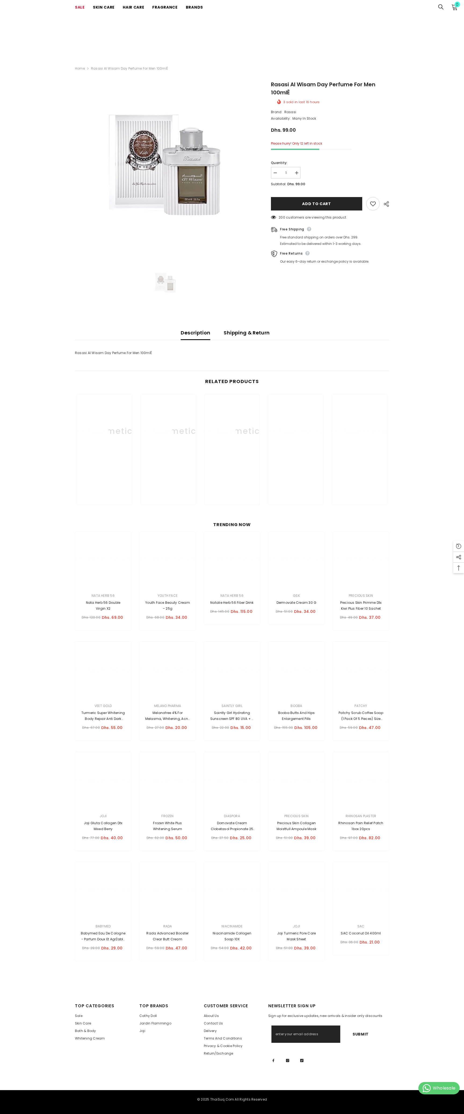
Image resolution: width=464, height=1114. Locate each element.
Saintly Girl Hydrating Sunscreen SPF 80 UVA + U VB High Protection (232, 716)
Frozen (167, 816)
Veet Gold (103, 706)
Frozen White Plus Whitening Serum (167, 826)
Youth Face (167, 595)
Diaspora (232, 816)
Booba (296, 706)
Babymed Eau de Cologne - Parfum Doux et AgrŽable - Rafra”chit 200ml (103, 936)
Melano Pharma (167, 706)
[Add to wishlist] (373, 203)
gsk (296, 595)
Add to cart (316, 203)
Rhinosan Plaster (361, 816)
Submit (361, 1034)
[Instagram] (287, 1060)
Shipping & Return (247, 332)
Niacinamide (232, 926)
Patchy (360, 706)
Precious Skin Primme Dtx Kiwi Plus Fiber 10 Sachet (361, 605)
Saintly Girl (232, 706)
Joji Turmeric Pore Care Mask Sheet (296, 936)
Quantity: (279, 162)
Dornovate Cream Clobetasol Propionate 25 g (232, 826)
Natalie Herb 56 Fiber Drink (231, 602)
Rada (167, 926)
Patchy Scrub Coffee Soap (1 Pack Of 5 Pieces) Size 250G (361, 716)
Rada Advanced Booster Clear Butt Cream (167, 936)
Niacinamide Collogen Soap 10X (232, 936)
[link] (104, 483)
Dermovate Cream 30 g (297, 602)
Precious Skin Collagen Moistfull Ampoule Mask (296, 826)
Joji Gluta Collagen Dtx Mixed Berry (103, 826)
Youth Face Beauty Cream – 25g (167, 605)
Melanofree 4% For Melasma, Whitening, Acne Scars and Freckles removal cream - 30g (167, 716)
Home (80, 68)
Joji (103, 816)
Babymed (103, 926)
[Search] (441, 7)
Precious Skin (361, 595)
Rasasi (290, 112)
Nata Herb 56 (103, 595)
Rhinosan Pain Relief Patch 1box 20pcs (360, 826)
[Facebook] (273, 1060)
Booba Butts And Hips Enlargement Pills (296, 715)
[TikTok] (302, 1060)
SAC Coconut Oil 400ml (361, 933)
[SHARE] (384, 204)
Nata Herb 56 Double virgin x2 (103, 605)
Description (195, 332)
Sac (361, 926)
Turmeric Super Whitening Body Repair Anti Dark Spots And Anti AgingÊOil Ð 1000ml (103, 716)
